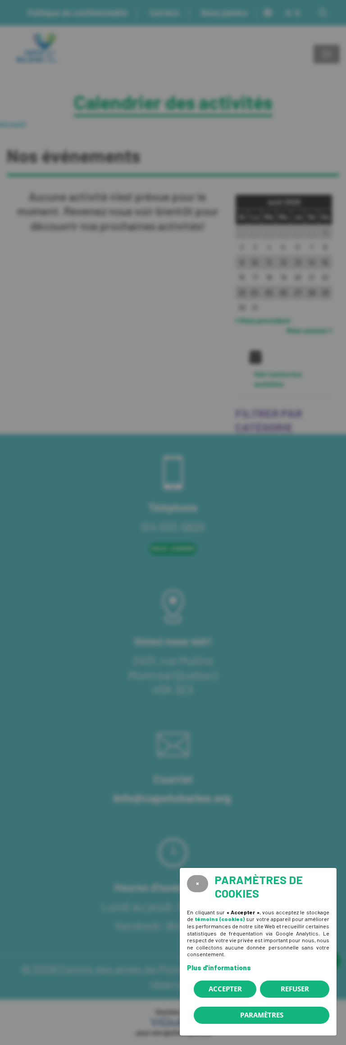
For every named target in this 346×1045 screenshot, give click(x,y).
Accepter (225, 988)
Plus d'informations (219, 967)
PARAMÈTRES (261, 1014)
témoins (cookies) (220, 919)
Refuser (295, 988)
